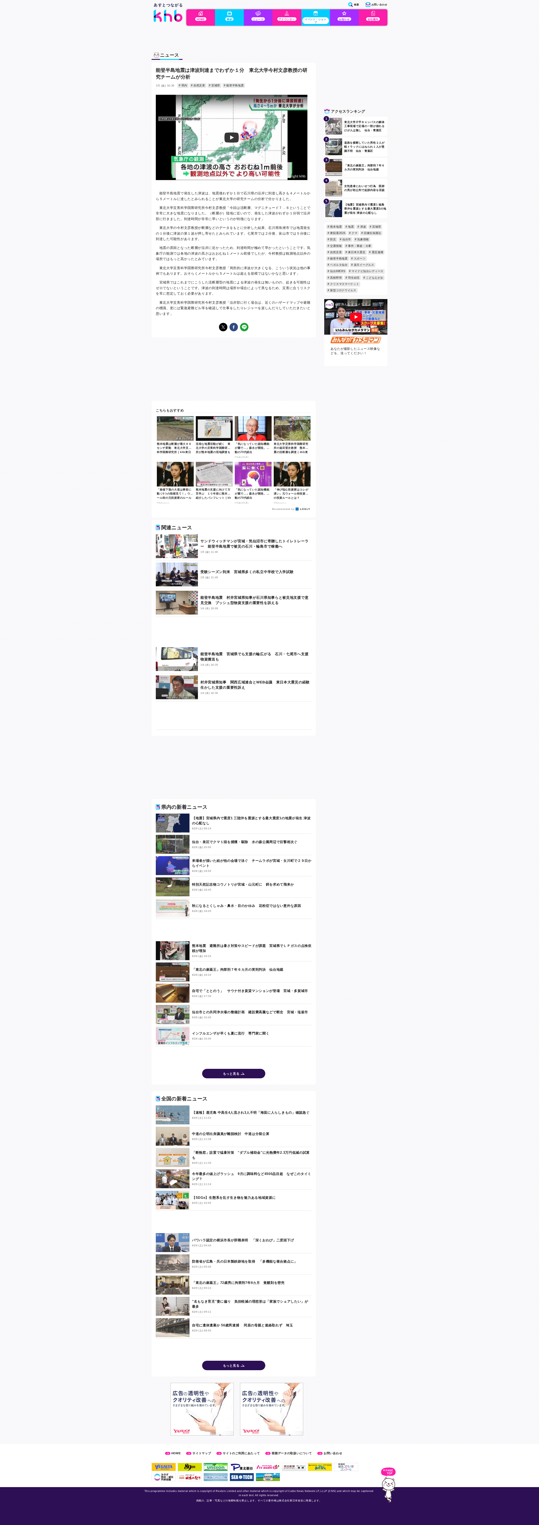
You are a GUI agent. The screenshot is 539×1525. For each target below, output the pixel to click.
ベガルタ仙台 (338, 264)
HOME (176, 1453)
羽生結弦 (353, 277)
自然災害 (198, 85)
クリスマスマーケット (344, 284)
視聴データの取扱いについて (292, 1453)
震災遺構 (377, 252)
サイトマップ (201, 1453)
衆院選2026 (337, 233)
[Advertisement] (234, 632)
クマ (354, 233)
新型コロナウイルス (342, 290)
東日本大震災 (356, 252)
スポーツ (359, 258)
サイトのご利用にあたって (241, 1453)
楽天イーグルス (363, 264)
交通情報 (335, 245)
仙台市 (346, 239)
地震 (350, 226)
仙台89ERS (337, 271)
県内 (183, 85)
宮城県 (215, 85)
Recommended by (283, 509)
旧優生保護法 (372, 233)
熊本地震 (335, 226)
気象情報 (362, 239)
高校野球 (335, 277)
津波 (362, 226)
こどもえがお (374, 277)
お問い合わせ (333, 1453)
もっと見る (231, 1073)
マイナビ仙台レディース (367, 271)
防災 (332, 239)
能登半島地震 (234, 85)
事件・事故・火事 (359, 245)
